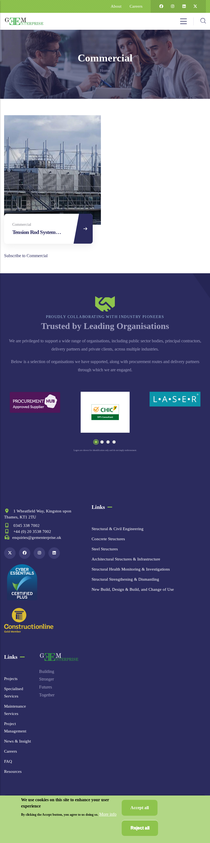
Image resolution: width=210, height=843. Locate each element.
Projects (11, 678)
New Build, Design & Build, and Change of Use (133, 589)
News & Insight (17, 741)
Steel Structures (105, 549)
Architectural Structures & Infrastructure (126, 559)
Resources (13, 771)
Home (105, 70)
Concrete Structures (108, 539)
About (116, 6)
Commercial (21, 224)
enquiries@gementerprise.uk (36, 537)
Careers (136, 6)
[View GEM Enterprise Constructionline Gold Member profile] (28, 620)
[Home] (24, 21)
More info (107, 814)
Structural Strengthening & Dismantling (125, 579)
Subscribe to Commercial (26, 255)
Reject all (139, 828)
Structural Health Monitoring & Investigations (131, 569)
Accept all (139, 807)
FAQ (8, 761)
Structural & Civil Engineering (118, 529)
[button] (96, 442)
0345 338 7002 (26, 525)
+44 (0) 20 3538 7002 (31, 531)
